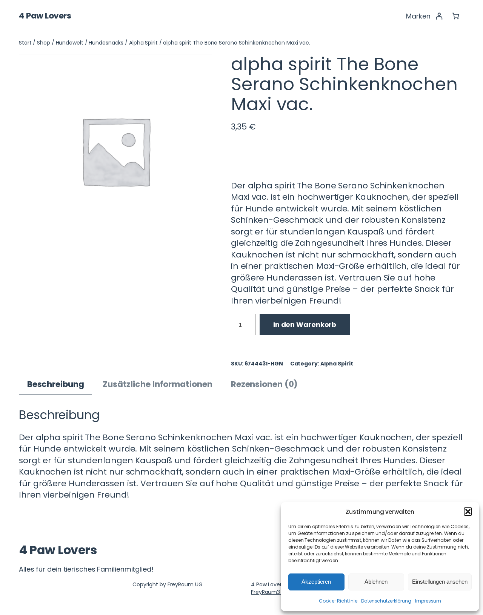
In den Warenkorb (304, 324)
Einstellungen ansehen (440, 581)
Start (25, 42)
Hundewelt (69, 42)
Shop (43, 42)
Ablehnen (376, 581)
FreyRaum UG (185, 584)
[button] (468, 511)
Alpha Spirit (143, 42)
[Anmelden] (439, 16)
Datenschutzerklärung (386, 601)
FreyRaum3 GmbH (274, 592)
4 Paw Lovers (45, 16)
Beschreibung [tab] (55, 384)
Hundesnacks (106, 42)
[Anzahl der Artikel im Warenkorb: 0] (455, 16)
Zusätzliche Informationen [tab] (157, 384)
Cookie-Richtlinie (338, 601)
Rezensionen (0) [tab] (264, 384)
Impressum (428, 601)
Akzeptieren (316, 581)
